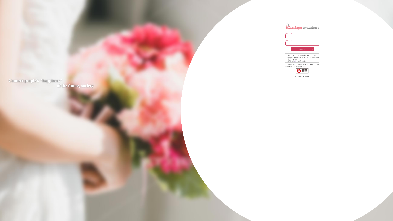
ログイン (302, 49)
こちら (296, 61)
